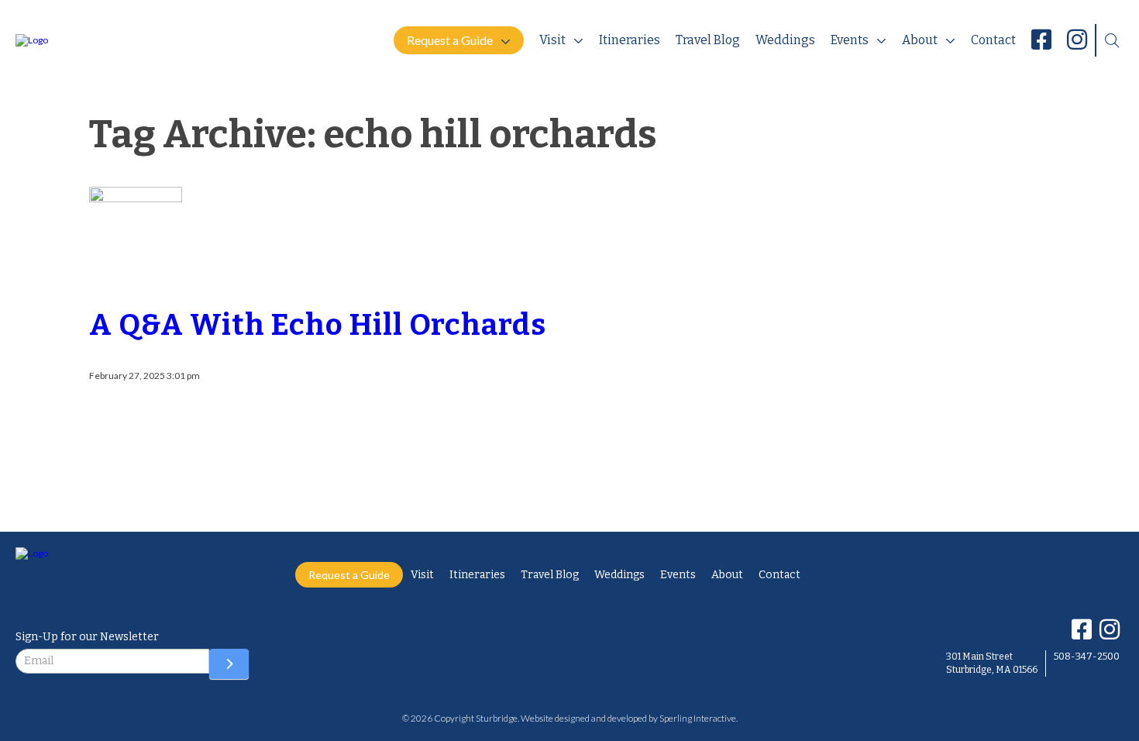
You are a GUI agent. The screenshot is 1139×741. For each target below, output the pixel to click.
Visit (552, 40)
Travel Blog (708, 40)
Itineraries (629, 40)
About (920, 40)
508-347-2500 (1087, 656)
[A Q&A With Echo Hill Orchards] (135, 272)
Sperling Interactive (697, 718)
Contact (993, 40)
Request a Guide (450, 40)
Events (850, 40)
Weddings (785, 40)
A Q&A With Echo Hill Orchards (317, 325)
